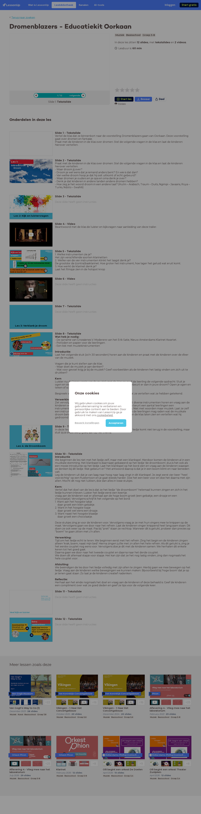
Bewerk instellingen (87, 422)
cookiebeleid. (105, 415)
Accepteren (116, 423)
